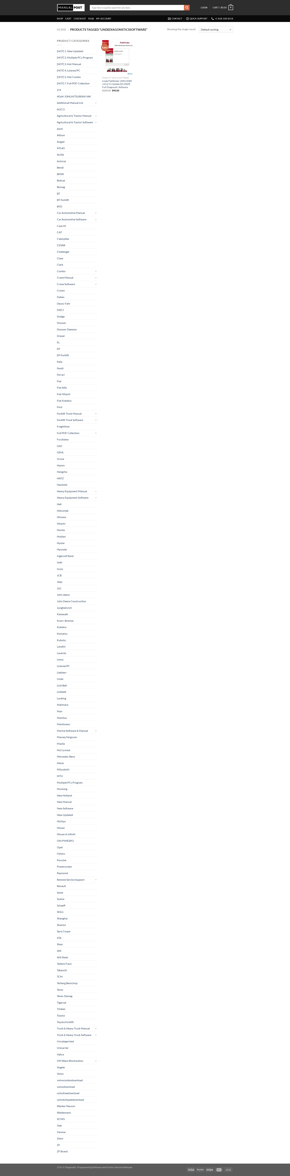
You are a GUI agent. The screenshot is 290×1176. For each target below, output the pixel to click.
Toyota (61, 1015)
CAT (59, 232)
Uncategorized (65, 1041)
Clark (60, 264)
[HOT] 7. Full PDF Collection (73, 83)
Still (59, 950)
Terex (60, 989)
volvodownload (66, 1086)
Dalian (60, 297)
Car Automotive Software (71, 219)
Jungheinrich (64, 607)
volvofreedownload (68, 1093)
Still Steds (62, 957)
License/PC (63, 665)
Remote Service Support (71, 879)
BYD (59, 206)
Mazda (61, 743)
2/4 (59, 89)
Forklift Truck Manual (69, 413)
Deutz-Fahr (63, 303)
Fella (59, 361)
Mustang (62, 788)
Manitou (62, 717)
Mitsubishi (63, 769)
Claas (60, 258)
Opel (60, 847)
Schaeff (61, 905)
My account (103, 18)
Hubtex (61, 536)
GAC (60, 445)
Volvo (60, 1073)
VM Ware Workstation (70, 1060)
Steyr (60, 944)
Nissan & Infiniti (66, 834)
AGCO (61, 109)
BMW (60, 174)
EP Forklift (63, 355)
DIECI (60, 309)
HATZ (60, 478)
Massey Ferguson (67, 737)
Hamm (61, 465)
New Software (65, 808)
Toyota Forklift (65, 1022)
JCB (59, 575)
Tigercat (61, 1002)
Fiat (59, 381)
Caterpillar (63, 238)
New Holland (64, 795)
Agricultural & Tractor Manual (74, 115)
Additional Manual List (70, 102)
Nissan (61, 827)
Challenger (63, 251)
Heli (59, 504)
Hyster (61, 543)
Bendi (60, 167)
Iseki (59, 562)
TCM (60, 976)
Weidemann (64, 1112)
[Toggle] (95, 103)
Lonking (61, 698)
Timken (61, 1008)
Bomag (61, 187)
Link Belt (62, 685)
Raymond (62, 873)
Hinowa (61, 517)
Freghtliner (63, 426)
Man (59, 711)
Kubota (61, 640)
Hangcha (62, 471)
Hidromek (62, 510)
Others (61, 853)
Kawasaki (62, 614)
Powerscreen (64, 866)
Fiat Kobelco (64, 400)
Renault (61, 886)
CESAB (61, 245)
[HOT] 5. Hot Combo (69, 76)
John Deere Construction (71, 601)
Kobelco (61, 627)
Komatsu (62, 633)
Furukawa (62, 439)
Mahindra (62, 704)
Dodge (61, 316)
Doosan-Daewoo (67, 329)
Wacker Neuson (66, 1106)
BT (58, 193)
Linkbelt (61, 691)
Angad (60, 141)
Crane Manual (65, 277)
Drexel (61, 335)
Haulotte (62, 484)
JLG (59, 588)
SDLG (60, 911)
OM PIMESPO (65, 840)
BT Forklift (63, 199)
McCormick (63, 750)
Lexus (60, 659)
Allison (61, 135)
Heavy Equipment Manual (72, 491)
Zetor (60, 1138)
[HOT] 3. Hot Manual (69, 64)
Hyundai (62, 549)
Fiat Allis (62, 387)
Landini (61, 646)
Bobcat (61, 180)
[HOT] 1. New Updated (70, 51)
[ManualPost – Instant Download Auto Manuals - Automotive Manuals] (71, 7)
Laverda (61, 653)
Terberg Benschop (67, 983)
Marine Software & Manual (72, 730)
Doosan (61, 322)
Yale (59, 1125)
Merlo (60, 763)
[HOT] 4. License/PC (68, 70)
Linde (60, 678)
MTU (60, 776)
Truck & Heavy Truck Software (74, 1034)
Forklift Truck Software (70, 419)
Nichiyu (61, 821)
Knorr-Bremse (65, 620)
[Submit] (187, 8)
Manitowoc (63, 724)
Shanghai (62, 918)
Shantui (61, 924)
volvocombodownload (70, 1080)
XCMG (61, 1118)
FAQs (91, 18)
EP (58, 348)
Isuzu (60, 568)
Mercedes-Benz (66, 756)
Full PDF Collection (68, 433)
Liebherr (62, 672)
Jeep (59, 581)
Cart (68, 18)
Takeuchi (62, 970)
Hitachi (61, 523)
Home (61, 29)
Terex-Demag (64, 996)
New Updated (65, 814)
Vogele (61, 1067)
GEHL (60, 452)
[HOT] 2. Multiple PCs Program (75, 57)
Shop (60, 18)
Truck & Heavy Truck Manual (73, 1028)
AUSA (60, 154)
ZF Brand (62, 1151)
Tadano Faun (64, 963)
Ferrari (61, 374)
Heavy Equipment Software (72, 497)
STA (59, 937)
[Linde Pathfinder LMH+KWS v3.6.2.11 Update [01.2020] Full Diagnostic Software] (117, 57)
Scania (60, 898)
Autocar (61, 161)
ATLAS (61, 148)
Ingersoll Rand (65, 555)
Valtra (60, 1054)
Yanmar (61, 1132)
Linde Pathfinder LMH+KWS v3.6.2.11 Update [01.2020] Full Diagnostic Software (117, 84)
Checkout (80, 18)
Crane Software (66, 284)
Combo (61, 271)
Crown (61, 290)
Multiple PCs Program (70, 782)
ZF (58, 1144)
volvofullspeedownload (70, 1099)
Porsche (61, 860)
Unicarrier (63, 1047)
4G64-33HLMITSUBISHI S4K (74, 96)
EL (58, 342)
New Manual (64, 801)
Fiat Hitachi (63, 394)
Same (60, 892)
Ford (59, 407)
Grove (60, 458)
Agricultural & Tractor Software (75, 122)
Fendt (60, 368)
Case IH (61, 225)
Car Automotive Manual (71, 212)
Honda (61, 529)
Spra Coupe (63, 931)
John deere (63, 594)
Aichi (60, 128)
